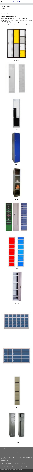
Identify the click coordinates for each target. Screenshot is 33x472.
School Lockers (3, 8)
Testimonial (20, 469)
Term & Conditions (15, 469)
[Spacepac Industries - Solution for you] (16, 1)
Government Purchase (4, 469)
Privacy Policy (10, 469)
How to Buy (24, 469)
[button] (1, 1)
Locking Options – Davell (4, 13)
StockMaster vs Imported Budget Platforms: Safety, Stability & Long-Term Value (13, 463)
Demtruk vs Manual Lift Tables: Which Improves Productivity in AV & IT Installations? (14, 466)
